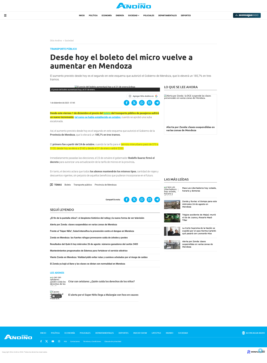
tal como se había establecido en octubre (98, 117)
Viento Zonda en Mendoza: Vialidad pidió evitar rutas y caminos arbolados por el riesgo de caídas (99, 257)
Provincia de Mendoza (106, 184)
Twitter (46, 341)
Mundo (169, 333)
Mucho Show (140, 333)
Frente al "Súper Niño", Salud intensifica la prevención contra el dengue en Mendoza (92, 231)
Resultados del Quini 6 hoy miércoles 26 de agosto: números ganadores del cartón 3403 (94, 244)
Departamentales (167, 15)
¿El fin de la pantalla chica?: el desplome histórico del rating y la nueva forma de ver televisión (97, 218)
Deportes (186, 15)
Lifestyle (156, 333)
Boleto (68, 184)
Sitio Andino (56, 40)
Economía (107, 15)
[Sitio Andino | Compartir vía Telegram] (157, 103)
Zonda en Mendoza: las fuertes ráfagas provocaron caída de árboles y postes (89, 238)
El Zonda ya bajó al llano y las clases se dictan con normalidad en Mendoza (87, 264)
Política (93, 15)
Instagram (59, 341)
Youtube (52, 341)
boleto (107, 113)
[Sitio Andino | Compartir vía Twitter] (134, 103)
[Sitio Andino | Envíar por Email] (149, 103)
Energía (120, 15)
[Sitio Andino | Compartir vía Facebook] (126, 103)
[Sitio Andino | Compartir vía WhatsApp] (142, 103)
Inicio (82, 15)
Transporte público (83, 184)
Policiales (148, 15)
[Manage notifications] (260, 350)
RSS (65, 341)
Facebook (41, 341)
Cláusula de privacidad (112, 341)
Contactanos (75, 341)
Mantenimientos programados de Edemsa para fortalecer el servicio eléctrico (89, 251)
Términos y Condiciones (92, 341)
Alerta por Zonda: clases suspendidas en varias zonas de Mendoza (83, 225)
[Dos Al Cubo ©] (256, 352)
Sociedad (133, 15)
